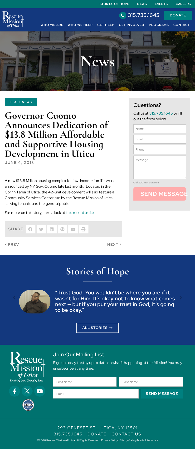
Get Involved (131, 25)
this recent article (81, 212)
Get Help (105, 25)
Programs (159, 25)
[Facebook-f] (14, 391)
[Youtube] (39, 391)
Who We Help (80, 25)
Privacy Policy (109, 440)
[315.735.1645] (122, 15)
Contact (181, 25)
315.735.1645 (144, 15)
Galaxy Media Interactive (143, 440)
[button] (30, 229)
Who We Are (52, 25)
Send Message (163, 193)
